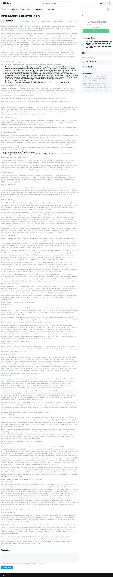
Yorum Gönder (7, 567)
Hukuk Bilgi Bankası (58, 21)
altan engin (89, 66)
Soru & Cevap (26, 9)
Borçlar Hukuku (45, 21)
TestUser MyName (91, 61)
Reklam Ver (96, 31)
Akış (5, 9)
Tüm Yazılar (69, 21)
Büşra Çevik (9, 20)
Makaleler (14, 9)
